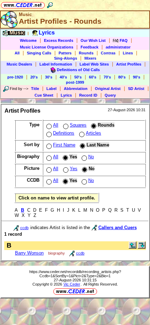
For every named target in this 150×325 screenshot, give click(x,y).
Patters (65, 53)
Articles (93, 133)
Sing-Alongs (65, 58)
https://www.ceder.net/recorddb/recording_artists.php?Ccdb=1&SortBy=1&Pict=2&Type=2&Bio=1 (75, 274)
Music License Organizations (46, 47)
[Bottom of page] (141, 247)
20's (34, 77)
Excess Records (58, 40)
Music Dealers (19, 64)
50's (78, 77)
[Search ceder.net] (50, 4)
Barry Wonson (29, 253)
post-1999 (75, 82)
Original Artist (108, 88)
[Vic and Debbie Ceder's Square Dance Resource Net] (23, 4)
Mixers (90, 58)
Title (35, 88)
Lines (128, 53)
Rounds (86, 53)
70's (107, 77)
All (17, 53)
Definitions (63, 133)
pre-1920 (15, 77)
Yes (73, 168)
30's (48, 77)
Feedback (89, 47)
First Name (64, 145)
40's (63, 77)
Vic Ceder (71, 284)
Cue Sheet (44, 95)
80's (122, 77)
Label (51, 88)
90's (136, 77)
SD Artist (136, 88)
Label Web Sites (94, 64)
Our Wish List (93, 40)
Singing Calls (39, 53)
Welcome (28, 40)
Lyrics (66, 95)
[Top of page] (132, 247)
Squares (78, 125)
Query (110, 95)
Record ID (88, 95)
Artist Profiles (128, 64)
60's (92, 77)
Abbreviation (76, 88)
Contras (108, 53)
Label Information (55, 64)
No (91, 156)
